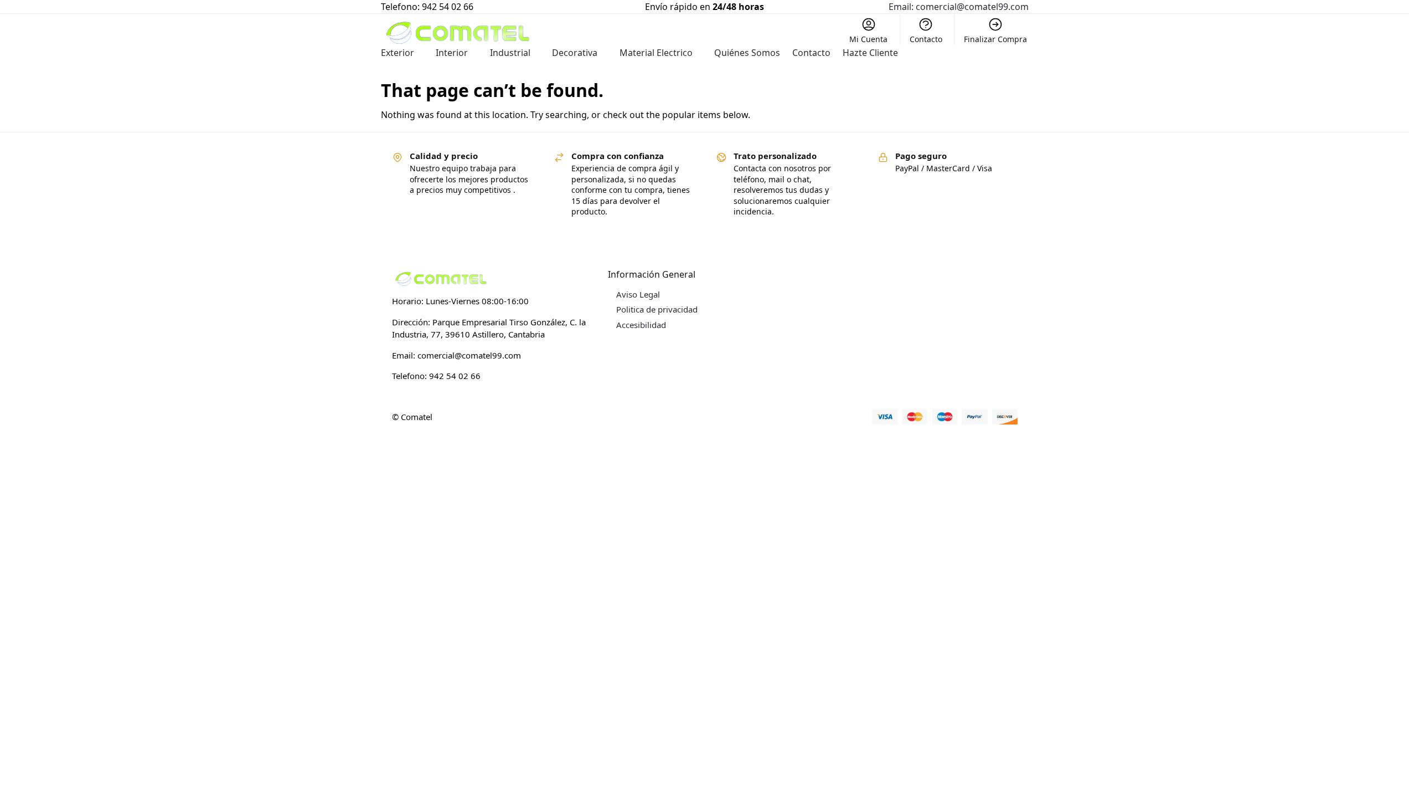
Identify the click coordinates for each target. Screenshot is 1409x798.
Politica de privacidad (657, 309)
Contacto (926, 39)
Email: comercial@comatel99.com (959, 7)
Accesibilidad (641, 324)
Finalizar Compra (995, 39)
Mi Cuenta (868, 39)
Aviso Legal (638, 294)
